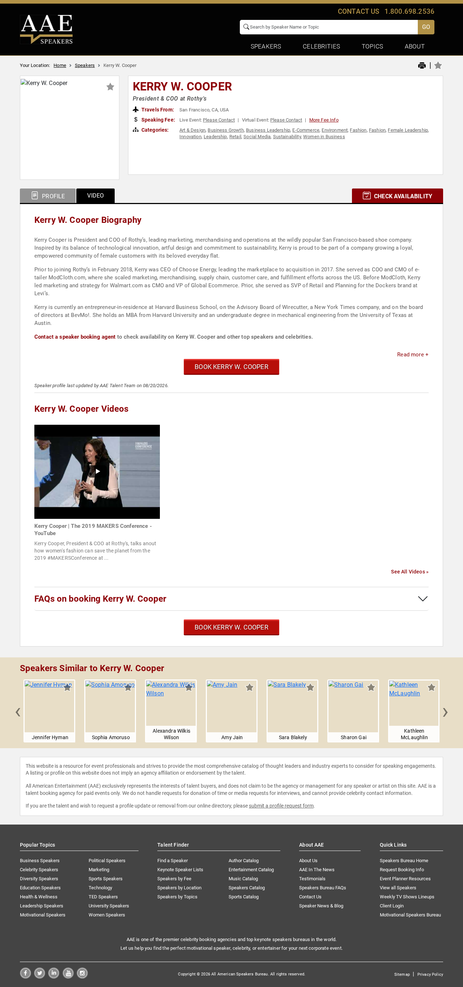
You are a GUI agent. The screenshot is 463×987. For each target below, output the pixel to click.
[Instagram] (82, 976)
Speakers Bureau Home (404, 860)
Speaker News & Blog (321, 905)
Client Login (392, 905)
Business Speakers (40, 860)
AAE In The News (317, 869)
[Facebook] (25, 976)
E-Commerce (305, 130)
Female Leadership (408, 130)
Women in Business (324, 136)
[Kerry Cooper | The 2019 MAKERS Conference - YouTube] (97, 471)
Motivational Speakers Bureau (410, 915)
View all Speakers (398, 887)
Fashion (358, 130)
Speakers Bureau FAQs (322, 887)
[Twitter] (39, 976)
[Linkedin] (53, 976)
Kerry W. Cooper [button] (182, 86)
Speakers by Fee (174, 878)
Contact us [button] (358, 11)
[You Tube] (68, 976)
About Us (308, 860)
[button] (17, 711)
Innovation (190, 136)
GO (426, 27)
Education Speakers (40, 887)
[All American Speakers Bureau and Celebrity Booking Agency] (46, 29)
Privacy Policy (430, 974)
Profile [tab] (53, 196)
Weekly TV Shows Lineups (407, 896)
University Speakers (109, 905)
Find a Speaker (172, 860)
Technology (100, 887)
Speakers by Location (179, 887)
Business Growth (225, 130)
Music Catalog (243, 878)
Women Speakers (107, 915)
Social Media (257, 136)
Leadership (215, 136)
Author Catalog (244, 860)
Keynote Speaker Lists (180, 869)
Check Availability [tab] (402, 196)
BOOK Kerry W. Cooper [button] (231, 366)
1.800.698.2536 (409, 11)
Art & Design (192, 130)
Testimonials (312, 878)
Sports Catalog (244, 896)
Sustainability (287, 136)
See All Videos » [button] (410, 572)
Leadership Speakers (41, 905)
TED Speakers (103, 896)
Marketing (99, 869)
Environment (335, 130)
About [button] (415, 46)
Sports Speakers (106, 878)
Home (60, 65)
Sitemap (402, 974)
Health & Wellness (39, 896)
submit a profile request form (281, 806)
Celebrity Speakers (39, 869)
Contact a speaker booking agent (75, 337)
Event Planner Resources (405, 878)
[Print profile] (422, 66)
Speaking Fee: (157, 120)
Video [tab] (95, 195)
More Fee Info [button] (324, 120)
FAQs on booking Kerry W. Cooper (100, 599)
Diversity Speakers (39, 878)
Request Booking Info (402, 869)
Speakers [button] (266, 46)
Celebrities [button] (321, 46)
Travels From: (157, 110)
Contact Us (310, 896)
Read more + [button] (413, 354)
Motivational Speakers (42, 915)
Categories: (154, 130)
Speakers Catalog (247, 887)
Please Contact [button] (219, 120)
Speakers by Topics (177, 896)
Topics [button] (372, 46)
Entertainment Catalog (251, 869)
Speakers (85, 65)
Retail (235, 136)
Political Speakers (107, 860)
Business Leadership (268, 130)
